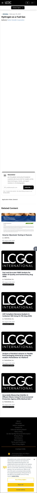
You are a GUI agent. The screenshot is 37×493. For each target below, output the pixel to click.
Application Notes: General (10, 199)
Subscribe (27, 187)
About (18, 421)
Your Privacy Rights (18, 444)
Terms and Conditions (18, 442)
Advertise (18, 423)
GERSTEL (6, 238)
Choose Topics (17, 7)
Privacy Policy (18, 436)
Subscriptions (18, 440)
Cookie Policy (15, 476)
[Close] (34, 459)
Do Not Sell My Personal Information (18, 434)
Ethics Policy (19, 432)
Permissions (19, 438)
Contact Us (18, 427)
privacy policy (6, 192)
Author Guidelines (18, 425)
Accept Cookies (20, 489)
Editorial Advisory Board (18, 430)
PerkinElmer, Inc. (9, 279)
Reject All (20, 484)
